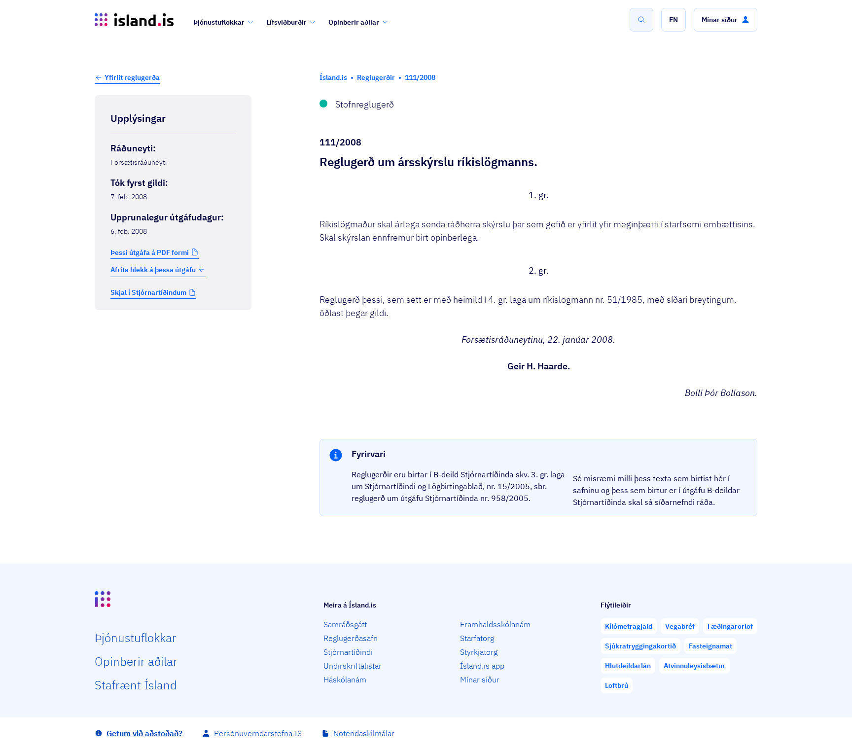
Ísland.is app (482, 666)
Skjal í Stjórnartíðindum (148, 292)
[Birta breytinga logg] (173, 331)
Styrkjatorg (478, 652)
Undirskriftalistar (352, 666)
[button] (673, 20)
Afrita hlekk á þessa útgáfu (153, 269)
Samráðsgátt (345, 624)
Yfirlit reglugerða (132, 77)
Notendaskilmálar (363, 733)
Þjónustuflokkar (219, 22)
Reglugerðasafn (350, 638)
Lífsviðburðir (286, 22)
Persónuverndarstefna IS (258, 733)
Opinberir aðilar (353, 22)
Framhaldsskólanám (495, 624)
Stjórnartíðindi (348, 652)
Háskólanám (344, 679)
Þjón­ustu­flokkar (136, 637)
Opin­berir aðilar (136, 661)
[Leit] (641, 20)
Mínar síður (479, 679)
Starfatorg (477, 638)
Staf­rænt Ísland (136, 685)
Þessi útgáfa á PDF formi (149, 252)
